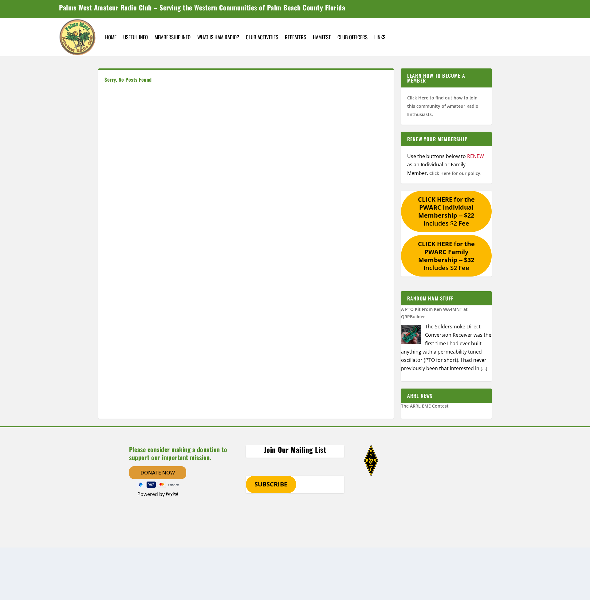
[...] (484, 368)
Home (110, 37)
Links (379, 37)
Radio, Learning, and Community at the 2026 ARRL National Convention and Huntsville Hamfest (442, 414)
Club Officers (352, 37)
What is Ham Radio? (218, 37)
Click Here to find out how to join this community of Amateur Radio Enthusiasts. (442, 106)
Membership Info (173, 37)
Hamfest (322, 37)
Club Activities (262, 37)
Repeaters (295, 37)
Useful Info (135, 37)
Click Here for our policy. (455, 173)
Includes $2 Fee (446, 211)
